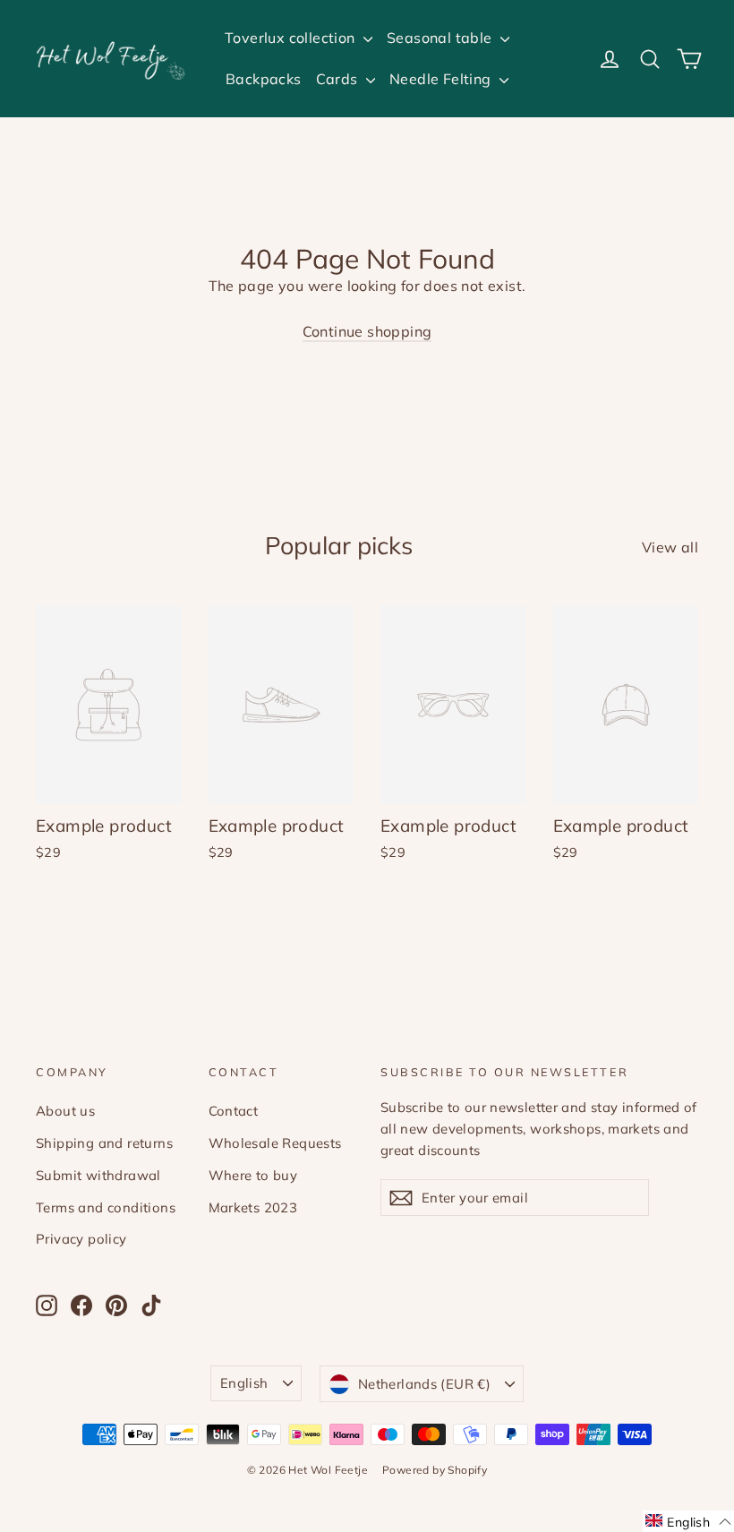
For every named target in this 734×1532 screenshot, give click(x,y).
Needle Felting (442, 79)
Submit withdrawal (98, 1175)
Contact (234, 1110)
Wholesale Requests (275, 1142)
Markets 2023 (253, 1207)
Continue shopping (367, 331)
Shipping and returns (104, 1142)
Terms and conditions (105, 1207)
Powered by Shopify (434, 1469)
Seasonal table (441, 38)
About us (65, 1110)
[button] (688, 1521)
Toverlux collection (292, 38)
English (244, 1382)
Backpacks (264, 79)
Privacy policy (81, 1238)
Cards (339, 79)
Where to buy (253, 1175)
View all (670, 547)
